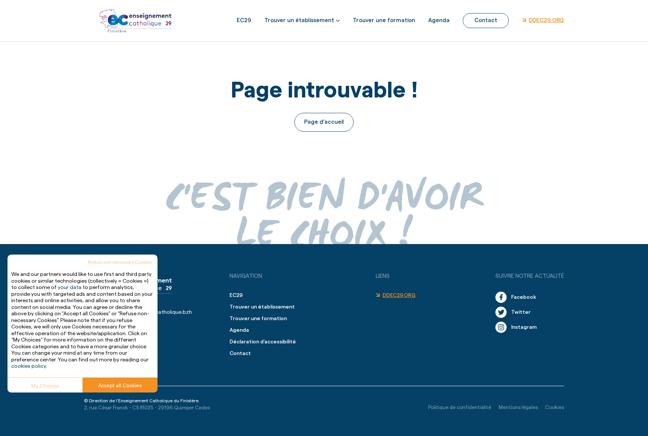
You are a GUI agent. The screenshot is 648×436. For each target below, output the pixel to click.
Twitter (521, 312)
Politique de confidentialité (459, 407)
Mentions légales (518, 407)
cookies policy (28, 366)
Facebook (523, 297)
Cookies (554, 407)
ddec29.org (546, 20)
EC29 (244, 20)
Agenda (439, 20)
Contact (485, 20)
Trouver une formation (384, 20)
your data (69, 287)
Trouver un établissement (299, 20)
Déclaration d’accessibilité (263, 342)
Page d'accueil (324, 122)
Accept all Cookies (120, 385)
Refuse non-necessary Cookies (120, 262)
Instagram (524, 327)
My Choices (45, 386)
